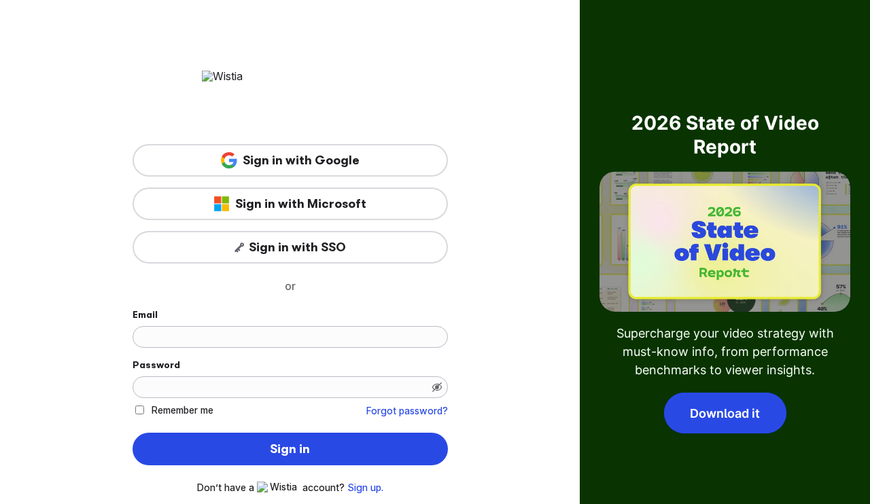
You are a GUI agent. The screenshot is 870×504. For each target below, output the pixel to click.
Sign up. (365, 487)
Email (145, 314)
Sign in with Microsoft (300, 204)
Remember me (182, 410)
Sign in (290, 449)
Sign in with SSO (297, 247)
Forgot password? (407, 411)
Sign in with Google (301, 160)
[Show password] (437, 387)
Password (156, 364)
